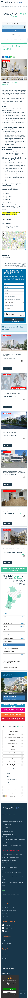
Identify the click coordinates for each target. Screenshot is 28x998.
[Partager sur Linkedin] (8, 57)
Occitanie (16, 787)
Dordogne (9, 773)
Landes (8, 776)
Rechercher (13, 31)
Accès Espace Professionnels (14, 39)
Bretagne (16, 740)
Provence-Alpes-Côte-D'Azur (13, 793)
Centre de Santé (6, 824)
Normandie (16, 762)
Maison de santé (6, 819)
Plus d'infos (7, 368)
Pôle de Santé (6, 827)
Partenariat (5, 955)
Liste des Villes (22, 37)
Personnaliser (9, 992)
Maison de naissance (7, 834)
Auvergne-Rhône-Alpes (14, 734)
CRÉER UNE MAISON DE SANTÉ (13, 714)
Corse (17, 746)
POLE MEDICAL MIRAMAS (8, 675)
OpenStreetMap (23, 249)
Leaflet (8, 249)
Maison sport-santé (7, 831)
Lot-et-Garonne (10, 778)
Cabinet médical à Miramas (10, 693)
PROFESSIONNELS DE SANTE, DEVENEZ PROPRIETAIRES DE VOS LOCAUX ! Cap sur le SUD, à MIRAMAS (13, 698)
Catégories (5, 84)
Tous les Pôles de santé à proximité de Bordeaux (14, 569)
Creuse (8, 772)
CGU (3, 940)
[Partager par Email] (14, 57)
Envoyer (14, 319)
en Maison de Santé (12, 854)
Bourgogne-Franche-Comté (14, 737)
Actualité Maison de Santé (9, 908)
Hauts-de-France (15, 755)
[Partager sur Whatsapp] (11, 57)
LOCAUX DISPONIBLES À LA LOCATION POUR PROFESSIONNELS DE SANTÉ (13, 710)
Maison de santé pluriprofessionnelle (12, 821)
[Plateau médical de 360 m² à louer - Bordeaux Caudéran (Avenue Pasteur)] (14, 459)
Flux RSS (4, 913)
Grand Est (16, 752)
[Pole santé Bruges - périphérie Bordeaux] (14, 497)
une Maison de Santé (9, 867)
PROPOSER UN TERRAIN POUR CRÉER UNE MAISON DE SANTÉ (13, 719)
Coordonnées (14, 82)
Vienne (8, 782)
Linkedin (6, 931)
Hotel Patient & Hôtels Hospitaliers (11, 845)
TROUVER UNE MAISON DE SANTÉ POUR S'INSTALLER (13, 705)
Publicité (4, 958)
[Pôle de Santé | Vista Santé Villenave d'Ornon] (14, 536)
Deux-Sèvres (10, 781)
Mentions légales (6, 943)
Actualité (5, 904)
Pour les (8, 815)
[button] (14, 239)
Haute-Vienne (10, 784)
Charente (9, 767)
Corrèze (8, 770)
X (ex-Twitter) (8, 928)
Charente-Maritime (11, 768)
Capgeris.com (6, 973)
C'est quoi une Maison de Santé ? (11, 894)
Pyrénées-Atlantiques (12, 779)
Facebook (7, 925)
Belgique (16, 796)
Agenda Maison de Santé (9, 910)
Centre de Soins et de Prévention (11, 837)
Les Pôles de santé (13, 23)
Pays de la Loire (15, 790)
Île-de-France (15, 759)
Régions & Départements (19, 35)
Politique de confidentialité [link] (10, 994)
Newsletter (5, 916)
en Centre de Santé (9, 860)
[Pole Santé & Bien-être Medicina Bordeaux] (14, 342)
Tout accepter (9, 989)
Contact (4, 953)
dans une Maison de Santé (11, 872)
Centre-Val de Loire (15, 743)
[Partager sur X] (6, 57)
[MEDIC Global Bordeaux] (14, 420)
